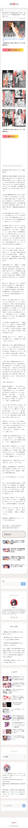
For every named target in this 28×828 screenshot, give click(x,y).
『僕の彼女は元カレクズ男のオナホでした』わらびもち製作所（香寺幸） (13, 638)
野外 (13, 527)
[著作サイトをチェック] (11, 617)
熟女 (5, 527)
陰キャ (17, 527)
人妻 (14, 525)
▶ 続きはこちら (10, 136)
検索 (3, 581)
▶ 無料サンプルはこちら (13, 50)
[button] (24, 805)
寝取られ (19, 525)
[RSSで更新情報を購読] (16, 617)
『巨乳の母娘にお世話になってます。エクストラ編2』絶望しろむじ (13, 661)
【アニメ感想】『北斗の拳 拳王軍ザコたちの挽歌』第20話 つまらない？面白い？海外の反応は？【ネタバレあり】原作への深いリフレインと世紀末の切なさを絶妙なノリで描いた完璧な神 (14, 652)
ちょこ (14, 607)
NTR (5, 525)
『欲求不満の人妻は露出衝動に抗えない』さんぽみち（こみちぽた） (13, 644)
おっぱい (9, 525)
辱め (9, 527)
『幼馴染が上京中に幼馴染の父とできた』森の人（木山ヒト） (13, 633)
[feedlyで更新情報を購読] (14, 617)
